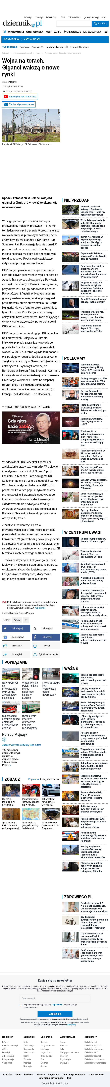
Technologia (29, 1045)
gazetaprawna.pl (91, 17)
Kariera (41, 1074)
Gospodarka (12, 39)
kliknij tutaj (71, 1025)
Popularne (33, 779)
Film (42, 1059)
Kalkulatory (91, 1036)
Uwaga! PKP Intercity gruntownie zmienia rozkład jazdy (29, 721)
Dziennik (5, 53)
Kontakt (7, 1074)
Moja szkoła (46, 1052)
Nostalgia (24, 47)
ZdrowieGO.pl (74, 17)
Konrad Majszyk (9, 82)
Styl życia (64, 1063)
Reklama (29, 1074)
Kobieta (44, 1042)
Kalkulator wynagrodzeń (95, 1063)
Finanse (63, 1045)
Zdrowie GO (38, 47)
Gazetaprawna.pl (10, 1045)
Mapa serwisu (96, 1074)
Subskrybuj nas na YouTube (22, 96)
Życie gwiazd (46, 1056)
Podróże (27, 1063)
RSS (69, 1078)
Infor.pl (5, 1042)
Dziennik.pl (29, 1036)
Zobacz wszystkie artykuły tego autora (21, 745)
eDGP (4, 1049)
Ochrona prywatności (73, 1074)
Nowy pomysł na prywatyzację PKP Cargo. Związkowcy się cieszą (10, 690)
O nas (18, 1074)
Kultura (44, 1066)
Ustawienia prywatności (51, 1078)
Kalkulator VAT (91, 1052)
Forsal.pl (6, 1052)
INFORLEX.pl (51, 17)
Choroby (64, 1056)
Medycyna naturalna (69, 1052)
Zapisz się (55, 1013)
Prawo (63, 1042)
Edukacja (45, 1049)
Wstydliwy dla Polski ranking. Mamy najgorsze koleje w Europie (30, 690)
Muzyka (44, 1063)
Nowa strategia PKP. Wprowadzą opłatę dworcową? (51, 688)
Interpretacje (8, 1059)
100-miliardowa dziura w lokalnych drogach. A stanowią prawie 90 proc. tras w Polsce (11, 757)
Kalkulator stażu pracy (94, 1049)
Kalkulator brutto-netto (95, 1059)
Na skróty (7, 1036)
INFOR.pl (28, 17)
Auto (25, 1042)
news (38, 53)
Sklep (103, 17)
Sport (26, 1056)
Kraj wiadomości (51, 779)
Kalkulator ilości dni (93, 1045)
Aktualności (32, 39)
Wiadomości (29, 1052)
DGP (63, 17)
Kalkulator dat (91, 1042)
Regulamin (53, 1074)
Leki (62, 1049)
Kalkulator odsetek (93, 1056)
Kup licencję (40, 608)
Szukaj (102, 23)
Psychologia (65, 1059)
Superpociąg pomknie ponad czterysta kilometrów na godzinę (11, 721)
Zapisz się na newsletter (21, 104)
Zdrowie (27, 1059)
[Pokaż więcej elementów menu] (106, 32)
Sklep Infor (7, 1063)
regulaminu (57, 1005)
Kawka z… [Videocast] (57, 47)
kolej (17, 620)
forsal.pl (39, 17)
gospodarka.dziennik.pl (22, 53)
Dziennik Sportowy (79, 47)
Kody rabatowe (47, 1045)
